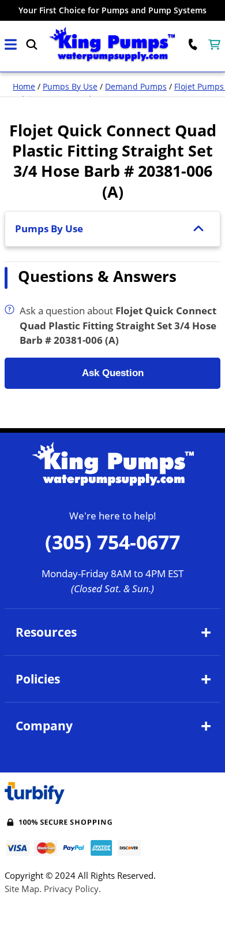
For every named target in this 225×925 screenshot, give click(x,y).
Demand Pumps (136, 86)
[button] (11, 45)
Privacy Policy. (72, 888)
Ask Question (113, 372)
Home (24, 86)
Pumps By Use (70, 86)
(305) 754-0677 (112, 542)
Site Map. (23, 888)
